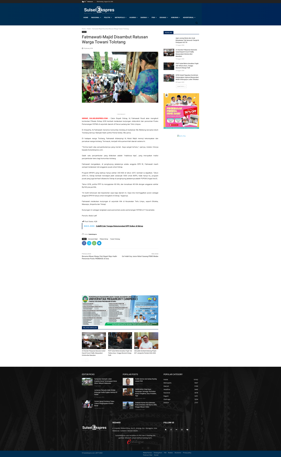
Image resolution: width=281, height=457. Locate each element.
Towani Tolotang (115, 239)
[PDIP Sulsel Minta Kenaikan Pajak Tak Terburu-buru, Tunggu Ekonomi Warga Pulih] (120, 340)
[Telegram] (99, 243)
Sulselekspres (93, 234)
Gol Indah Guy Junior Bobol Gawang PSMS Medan (140, 256)
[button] (196, 22)
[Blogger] (166, 430)
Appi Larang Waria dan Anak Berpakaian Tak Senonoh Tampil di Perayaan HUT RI (187, 40)
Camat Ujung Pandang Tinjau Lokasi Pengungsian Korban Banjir (104, 403)
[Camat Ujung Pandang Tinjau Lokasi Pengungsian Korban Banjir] (87, 404)
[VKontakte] (187, 430)
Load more (180, 86)
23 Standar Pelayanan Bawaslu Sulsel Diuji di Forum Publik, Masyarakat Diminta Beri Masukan (93, 353)
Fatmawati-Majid (93, 239)
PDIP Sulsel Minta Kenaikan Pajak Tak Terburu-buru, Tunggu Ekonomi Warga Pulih (120, 353)
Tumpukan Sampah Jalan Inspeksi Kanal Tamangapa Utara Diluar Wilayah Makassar (105, 381)
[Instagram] (182, 430)
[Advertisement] (120, 280)
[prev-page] (83, 360)
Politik (89, 29)
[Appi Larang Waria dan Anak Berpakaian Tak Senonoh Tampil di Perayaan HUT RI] (169, 41)
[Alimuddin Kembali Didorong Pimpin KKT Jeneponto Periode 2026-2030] (146, 340)
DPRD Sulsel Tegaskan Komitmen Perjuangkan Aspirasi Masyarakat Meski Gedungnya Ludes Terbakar (187, 77)
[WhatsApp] (94, 243)
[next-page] (86, 360)
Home (84, 29)
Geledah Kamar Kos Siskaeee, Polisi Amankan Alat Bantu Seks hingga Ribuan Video (146, 405)
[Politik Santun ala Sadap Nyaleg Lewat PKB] (128, 381)
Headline (85, 348)
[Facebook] (84, 243)
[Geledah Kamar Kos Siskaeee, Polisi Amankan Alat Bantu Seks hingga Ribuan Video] (128, 405)
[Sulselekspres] (83, 234)
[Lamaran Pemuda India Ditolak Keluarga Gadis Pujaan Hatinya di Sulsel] (87, 393)
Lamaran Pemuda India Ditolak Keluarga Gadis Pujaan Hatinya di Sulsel (105, 392)
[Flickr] (176, 430)
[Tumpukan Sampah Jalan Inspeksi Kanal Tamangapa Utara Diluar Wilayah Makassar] (87, 381)
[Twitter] (89, 243)
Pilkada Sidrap (104, 239)
